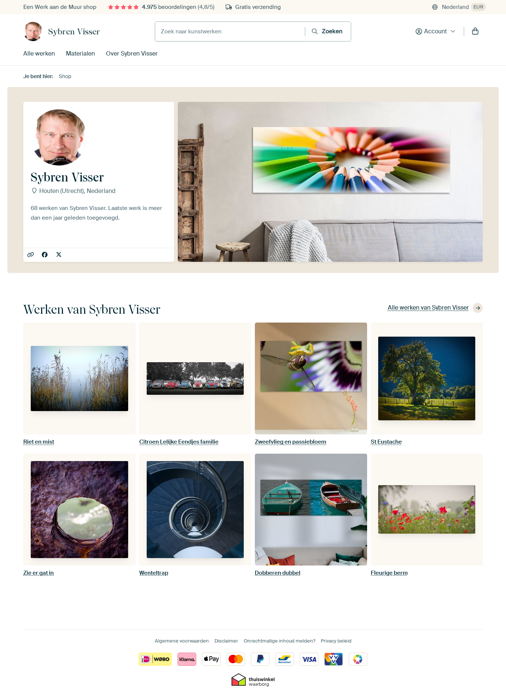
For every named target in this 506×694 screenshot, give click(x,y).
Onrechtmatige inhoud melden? (279, 641)
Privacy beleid (336, 641)
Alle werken (39, 53)
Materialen (80, 53)
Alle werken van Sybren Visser (428, 307)
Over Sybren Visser (132, 53)
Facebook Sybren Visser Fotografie (45, 255)
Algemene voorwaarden (182, 641)
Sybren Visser (74, 31)
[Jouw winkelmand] (475, 31)
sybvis (59, 255)
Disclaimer (226, 641)
